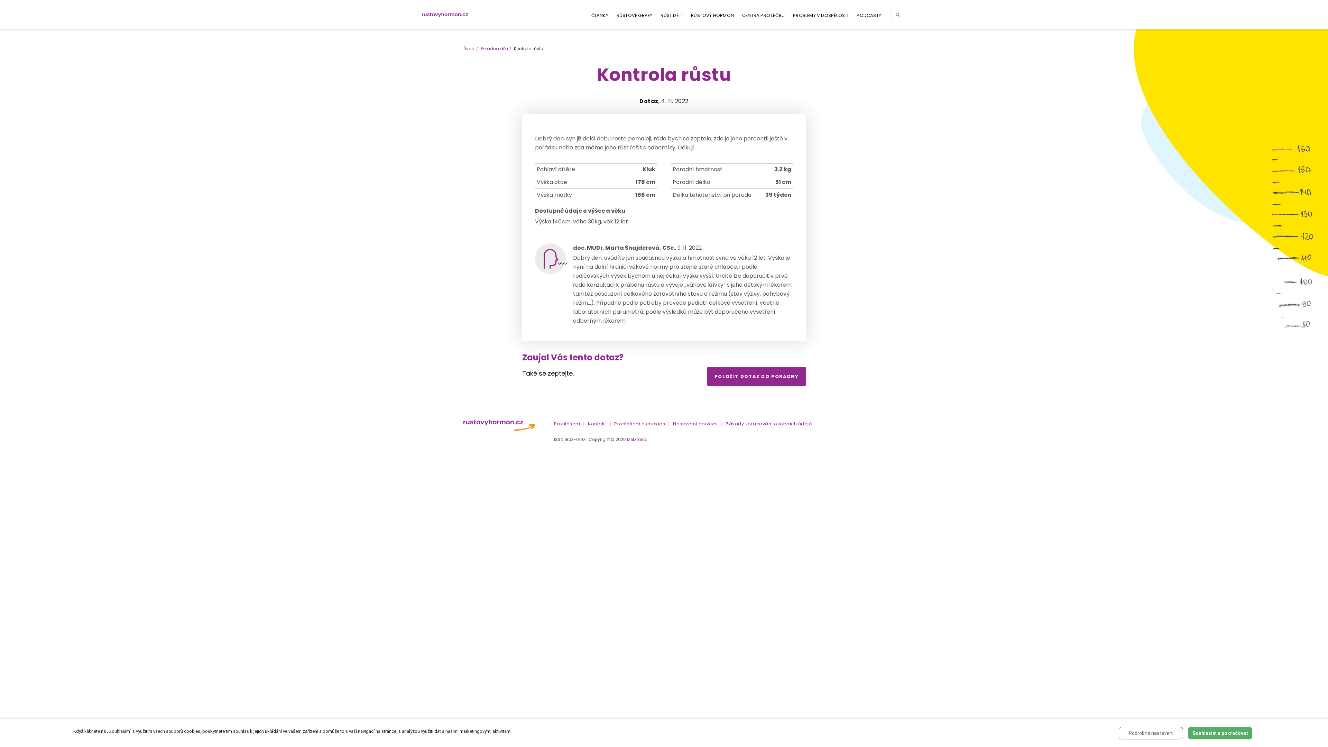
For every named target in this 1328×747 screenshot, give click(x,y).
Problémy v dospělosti (820, 15)
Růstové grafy (635, 15)
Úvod (468, 49)
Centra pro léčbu (763, 15)
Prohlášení (567, 424)
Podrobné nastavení (1151, 733)
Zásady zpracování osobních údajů (769, 424)
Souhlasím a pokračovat (1220, 733)
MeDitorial (637, 439)
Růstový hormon (712, 15)
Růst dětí (672, 15)
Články (599, 15)
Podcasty (869, 15)
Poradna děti (494, 49)
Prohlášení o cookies (639, 424)
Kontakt (597, 424)
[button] (899, 14)
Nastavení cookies (695, 424)
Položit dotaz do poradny (756, 376)
